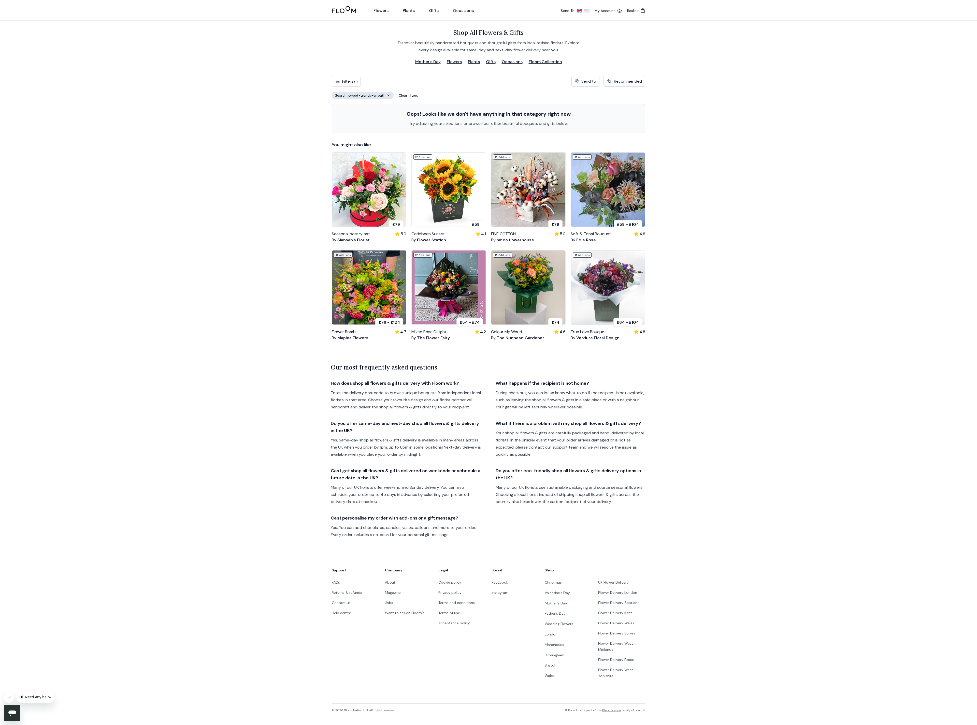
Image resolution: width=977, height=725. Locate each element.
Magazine (393, 592)
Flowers (454, 61)
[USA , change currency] (587, 10)
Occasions (512, 61)
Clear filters (408, 95)
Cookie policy (449, 582)
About (390, 582)
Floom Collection (545, 61)
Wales (550, 675)
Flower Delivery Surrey (616, 633)
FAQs (336, 582)
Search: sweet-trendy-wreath (364, 96)
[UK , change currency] (579, 10)
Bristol (550, 665)
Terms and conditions (456, 602)
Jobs (389, 602)
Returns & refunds (347, 592)
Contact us (341, 602)
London (551, 634)
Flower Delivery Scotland (619, 602)
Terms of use (449, 613)
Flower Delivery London (617, 592)
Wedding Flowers (559, 624)
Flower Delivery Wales (616, 623)
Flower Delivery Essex (616, 659)
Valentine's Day (557, 592)
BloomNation (611, 710)
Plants (474, 61)
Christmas (553, 582)
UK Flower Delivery (613, 582)
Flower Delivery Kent (615, 613)
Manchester (555, 644)
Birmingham (554, 655)
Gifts (491, 61)
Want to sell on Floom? (404, 613)
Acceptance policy (454, 623)
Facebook (500, 582)
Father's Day (555, 613)
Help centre (341, 613)
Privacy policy (450, 592)
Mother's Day (428, 61)
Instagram (500, 592)
